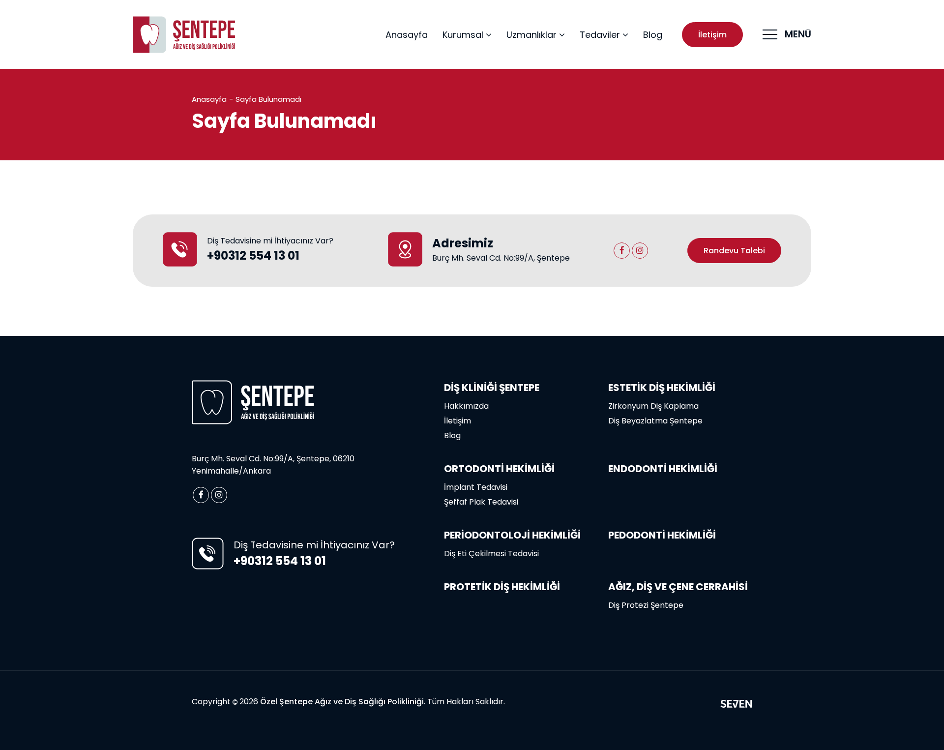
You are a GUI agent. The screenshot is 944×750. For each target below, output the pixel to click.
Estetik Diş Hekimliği (661, 387)
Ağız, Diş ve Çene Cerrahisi (678, 587)
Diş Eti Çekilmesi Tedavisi (491, 553)
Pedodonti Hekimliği (662, 535)
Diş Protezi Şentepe (645, 605)
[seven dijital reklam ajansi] (736, 705)
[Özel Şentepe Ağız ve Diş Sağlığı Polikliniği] (184, 34)
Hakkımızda (466, 406)
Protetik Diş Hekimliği (502, 587)
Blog (652, 35)
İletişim (712, 34)
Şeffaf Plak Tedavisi (481, 502)
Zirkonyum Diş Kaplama (653, 406)
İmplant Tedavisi (475, 487)
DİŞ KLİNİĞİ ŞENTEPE (491, 387)
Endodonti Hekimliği (662, 469)
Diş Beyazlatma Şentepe (655, 420)
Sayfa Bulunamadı (268, 99)
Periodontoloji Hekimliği (512, 535)
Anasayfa (406, 35)
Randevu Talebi (734, 250)
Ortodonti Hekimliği (499, 469)
